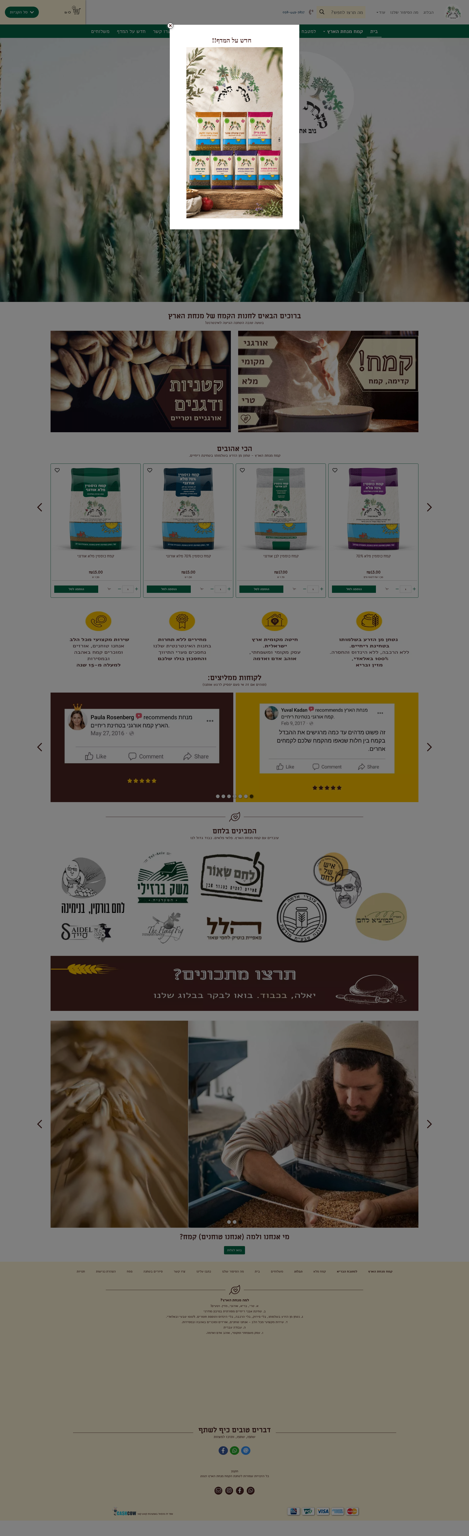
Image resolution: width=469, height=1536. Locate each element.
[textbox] (234, 40)
